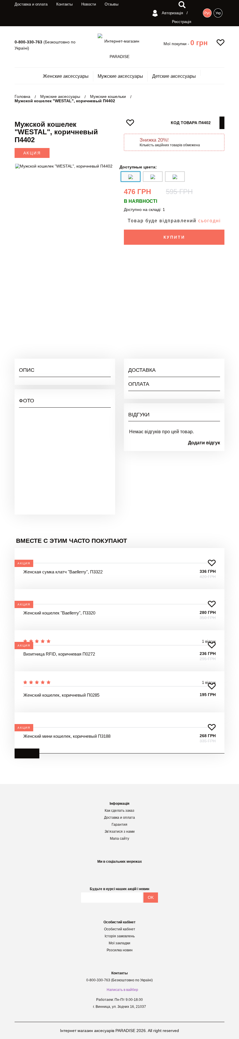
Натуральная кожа (202, 287)
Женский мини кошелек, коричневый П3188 (66, 736)
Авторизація (172, 13)
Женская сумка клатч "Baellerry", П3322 (63, 571)
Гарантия (119, 824)
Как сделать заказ (119, 810)
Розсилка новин (120, 950)
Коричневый (208, 308)
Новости (88, 4)
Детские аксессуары (174, 76)
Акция (32, 153)
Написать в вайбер (122, 990)
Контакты (64, 4)
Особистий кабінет (119, 929)
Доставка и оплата (31, 4)
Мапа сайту (119, 838)
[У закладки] (212, 563)
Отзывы (111, 4)
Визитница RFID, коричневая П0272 (59, 653)
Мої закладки (119, 943)
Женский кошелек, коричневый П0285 (61, 695)
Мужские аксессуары (120, 76)
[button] (199, 43)
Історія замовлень (120, 936)
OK (151, 897)
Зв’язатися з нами (120, 831)
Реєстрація (181, 22)
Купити (174, 237)
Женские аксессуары (66, 76)
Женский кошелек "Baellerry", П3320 (59, 612)
